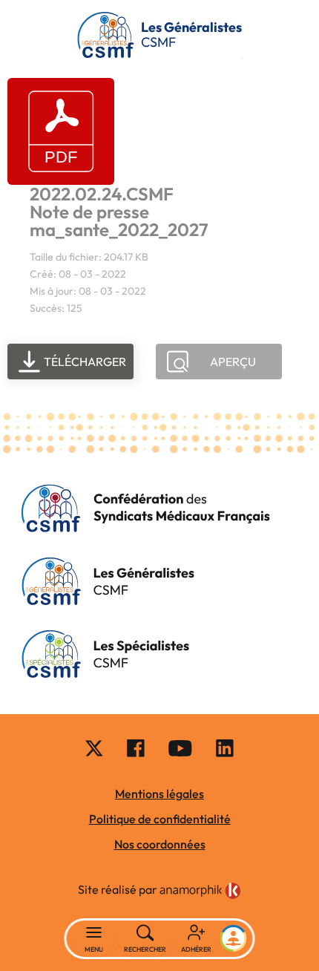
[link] (200, 891)
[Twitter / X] (94, 747)
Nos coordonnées (159, 844)
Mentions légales (159, 793)
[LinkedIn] (225, 747)
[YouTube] (180, 747)
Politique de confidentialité (160, 818)
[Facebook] (136, 747)
